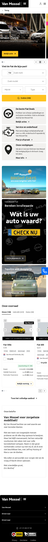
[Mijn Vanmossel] (40, 4)
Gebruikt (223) (18, 312)
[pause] (40, 62)
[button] (40, 4)
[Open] (43, 73)
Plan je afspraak (23, 140)
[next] (44, 62)
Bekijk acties (21, 122)
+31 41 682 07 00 (25, 528)
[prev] (36, 62)
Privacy (14, 540)
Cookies (33, 540)
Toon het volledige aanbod (22, 398)
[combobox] (27, 73)
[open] (44, 3)
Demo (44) (30, 312)
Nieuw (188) (6, 312)
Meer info (20, 158)
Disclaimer (23, 540)
